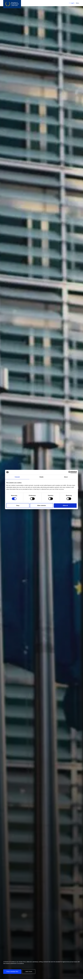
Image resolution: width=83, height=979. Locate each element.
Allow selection (41, 505)
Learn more (28, 971)
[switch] (32, 499)
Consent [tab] (17, 477)
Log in (72, 3)
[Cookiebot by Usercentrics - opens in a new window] (70, 472)
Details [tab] (42, 477)
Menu (77, 3)
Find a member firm (12, 971)
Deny (17, 505)
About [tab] (66, 477)
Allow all (65, 505)
